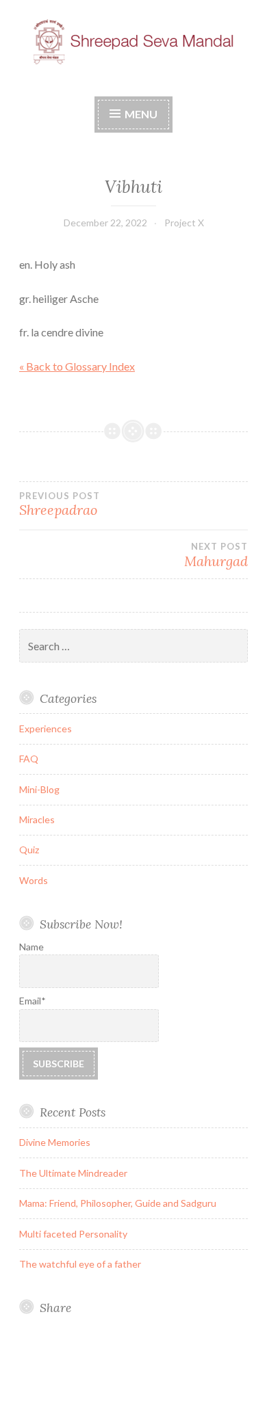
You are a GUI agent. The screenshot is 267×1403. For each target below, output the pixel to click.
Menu (141, 113)
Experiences (45, 728)
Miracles (37, 819)
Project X (184, 222)
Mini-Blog (39, 789)
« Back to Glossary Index (77, 366)
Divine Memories (54, 1142)
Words (33, 880)
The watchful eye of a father (80, 1264)
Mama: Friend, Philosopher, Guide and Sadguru (117, 1203)
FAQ (28, 758)
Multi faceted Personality (73, 1234)
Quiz (29, 849)
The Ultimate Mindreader (73, 1173)
